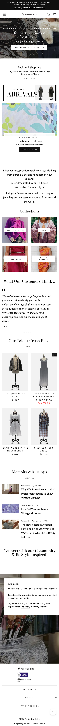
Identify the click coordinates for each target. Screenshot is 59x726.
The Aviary (25, 606)
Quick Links (29, 689)
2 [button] (26, 332)
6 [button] (35, 332)
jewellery (8, 197)
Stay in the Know (29, 706)
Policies (29, 698)
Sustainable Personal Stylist (29, 187)
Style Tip (24, 505)
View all (29, 347)
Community (25, 486)
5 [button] (33, 332)
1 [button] (24, 332)
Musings (35, 521)
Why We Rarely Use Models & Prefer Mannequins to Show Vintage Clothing (38, 493)
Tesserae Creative (38, 724)
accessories (25, 197)
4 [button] (31, 332)
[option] (29, 38)
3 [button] (29, 332)
